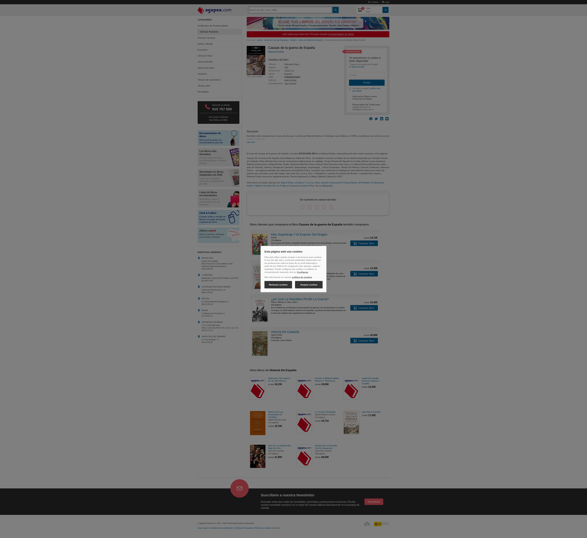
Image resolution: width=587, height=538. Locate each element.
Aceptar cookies (308, 284)
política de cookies (302, 277)
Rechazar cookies (278, 284)
